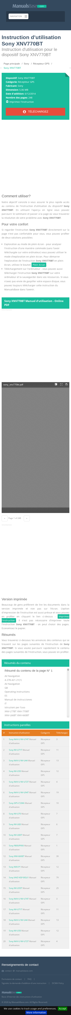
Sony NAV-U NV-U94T (19, 792)
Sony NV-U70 (15, 813)
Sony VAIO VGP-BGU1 (19, 877)
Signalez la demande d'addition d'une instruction (24, 983)
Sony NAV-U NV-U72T (19, 781)
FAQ (29, 979)
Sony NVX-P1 (15, 866)
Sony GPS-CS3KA (16, 803)
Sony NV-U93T (15, 888)
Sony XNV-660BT (16, 856)
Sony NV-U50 (15, 771)
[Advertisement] (35, 158)
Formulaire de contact (12, 979)
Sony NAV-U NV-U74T (19, 739)
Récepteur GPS (26, 81)
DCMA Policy (58, 983)
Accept (62, 1008)
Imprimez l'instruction (21, 101)
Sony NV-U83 (15, 824)
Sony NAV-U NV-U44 (18, 760)
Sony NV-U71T (15, 750)
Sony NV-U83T (15, 835)
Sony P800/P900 (16, 845)
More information (36, 1012)
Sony (20, 85)
